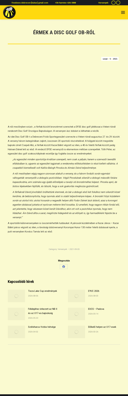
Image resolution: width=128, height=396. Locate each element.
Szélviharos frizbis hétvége (42, 327)
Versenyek (62, 249)
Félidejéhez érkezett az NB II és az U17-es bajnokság (42, 311)
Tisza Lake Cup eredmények (42, 291)
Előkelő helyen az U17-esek (102, 327)
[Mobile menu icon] (123, 12)
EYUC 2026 (93, 291)
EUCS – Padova (96, 309)
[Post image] (16, 296)
